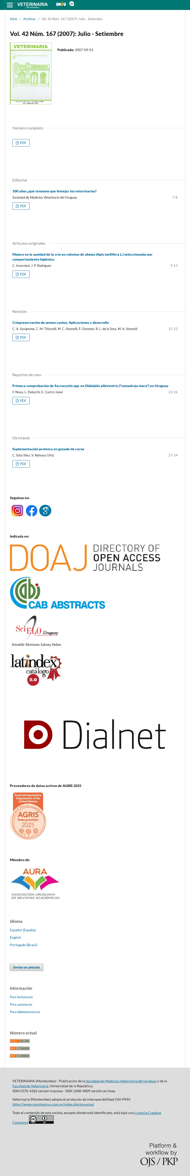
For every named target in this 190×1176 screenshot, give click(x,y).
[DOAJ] (85, 570)
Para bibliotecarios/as (25, 1012)
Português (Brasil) (23, 945)
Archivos (29, 19)
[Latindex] (36, 685)
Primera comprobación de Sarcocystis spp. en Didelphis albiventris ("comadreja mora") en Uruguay (90, 386)
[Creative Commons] (41, 1122)
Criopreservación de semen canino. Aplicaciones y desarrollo (60, 322)
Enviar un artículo (26, 967)
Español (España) (23, 930)
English (15, 937)
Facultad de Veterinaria (30, 1086)
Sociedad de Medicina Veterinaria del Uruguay (121, 1081)
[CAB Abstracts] (57, 607)
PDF (22, 143)
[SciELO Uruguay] (36, 646)
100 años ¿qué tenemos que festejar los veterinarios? (54, 191)
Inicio (13, 19)
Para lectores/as (21, 997)
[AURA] (35, 901)
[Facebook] (31, 515)
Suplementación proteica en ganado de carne (48, 449)
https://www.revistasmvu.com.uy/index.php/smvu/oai (53, 1104)
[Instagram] (17, 515)
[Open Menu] (10, 5)
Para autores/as (21, 1004)
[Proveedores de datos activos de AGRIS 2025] (28, 839)
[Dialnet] (95, 776)
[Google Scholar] (45, 515)
